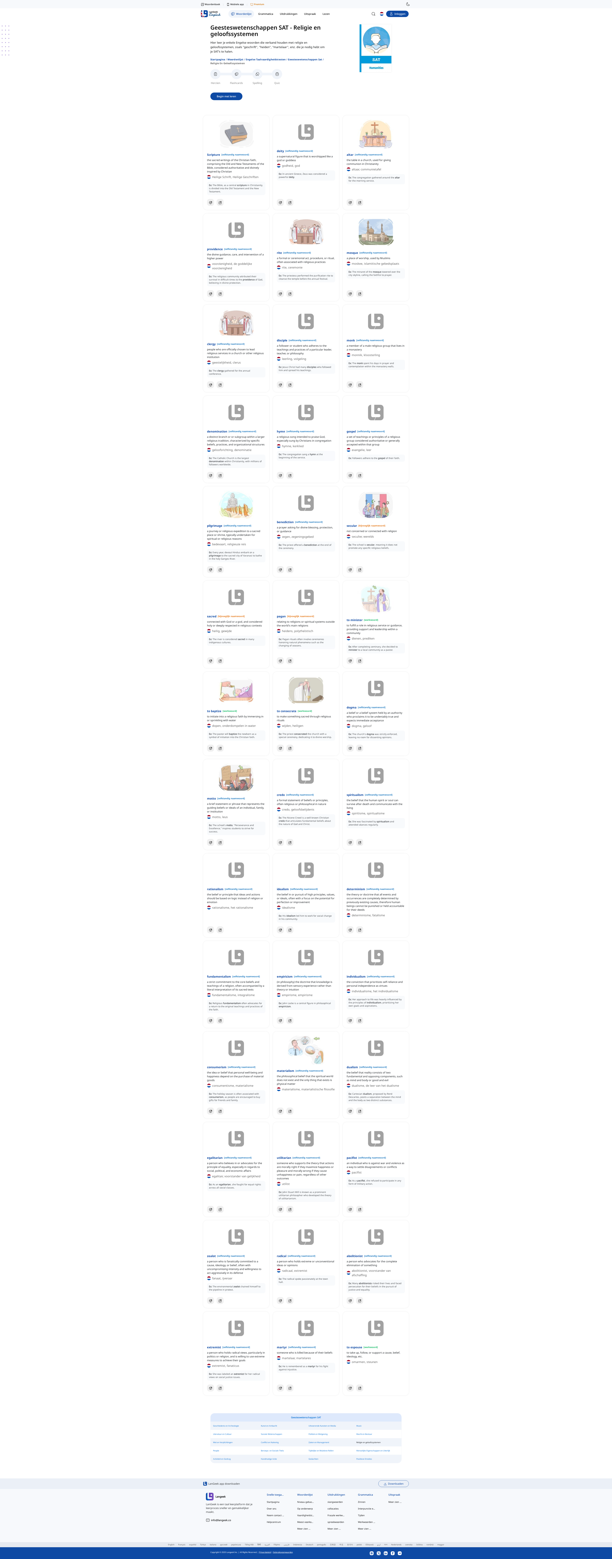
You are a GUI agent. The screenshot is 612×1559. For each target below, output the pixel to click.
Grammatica (365, 1494)
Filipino (277, 1544)
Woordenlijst (235, 59)
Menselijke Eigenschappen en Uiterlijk (373, 1450)
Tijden (361, 1515)
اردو (378, 1544)
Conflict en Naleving (270, 1442)
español (192, 1544)
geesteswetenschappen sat (305, 59)
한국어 (350, 1544)
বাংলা (385, 1544)
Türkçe (203, 1544)
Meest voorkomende (306, 1521)
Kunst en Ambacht (269, 1425)
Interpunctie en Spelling (367, 1508)
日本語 (333, 1544)
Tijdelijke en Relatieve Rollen (321, 1450)
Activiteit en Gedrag (222, 1459)
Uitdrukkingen (336, 1494)
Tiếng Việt (249, 1544)
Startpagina (217, 59)
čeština (419, 1544)
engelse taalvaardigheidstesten (266, 59)
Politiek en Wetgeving (318, 1434)
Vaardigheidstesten (306, 1515)
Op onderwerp (305, 1508)
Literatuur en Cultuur (222, 1434)
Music (359, 1425)
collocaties (333, 1508)
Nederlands (396, 1544)
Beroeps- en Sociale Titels (272, 1450)
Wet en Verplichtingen (223, 1442)
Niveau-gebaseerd (306, 1501)
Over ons (271, 1508)
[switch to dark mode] (408, 4)
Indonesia (297, 1544)
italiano (213, 1544)
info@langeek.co (221, 1520)
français (181, 1544)
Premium (259, 4)
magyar (440, 1544)
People (216, 1450)
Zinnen (361, 1501)
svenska (408, 1544)
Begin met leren (226, 96)
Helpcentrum (274, 1521)
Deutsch (309, 1544)
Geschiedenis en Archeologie (226, 1425)
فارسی (286, 1544)
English (171, 1544)
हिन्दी (259, 1544)
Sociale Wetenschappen (271, 1434)
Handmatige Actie (269, 1459)
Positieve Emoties (364, 1459)
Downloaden (396, 1483)
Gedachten (313, 1459)
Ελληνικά (369, 1544)
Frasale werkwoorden (336, 1515)
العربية (267, 1544)
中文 (341, 1544)
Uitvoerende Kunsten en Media (322, 1425)
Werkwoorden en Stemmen (367, 1521)
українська (236, 1544)
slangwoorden (335, 1501)
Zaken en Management (319, 1442)
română (429, 1544)
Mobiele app (237, 4)
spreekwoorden (336, 1521)
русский (223, 1544)
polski (359, 1544)
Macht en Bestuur (364, 1434)
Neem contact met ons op (275, 1515)
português (321, 1544)
